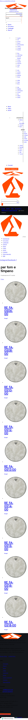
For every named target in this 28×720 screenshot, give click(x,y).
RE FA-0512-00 (8, 429)
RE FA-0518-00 (10, 624)
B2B (21, 15)
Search (7, 18)
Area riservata (19, 13)
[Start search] (6, 22)
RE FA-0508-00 (8, 350)
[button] (2, 279)
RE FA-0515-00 (8, 545)
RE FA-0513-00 (10, 468)
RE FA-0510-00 (8, 390)
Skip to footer (11, 1)
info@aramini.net (13, 10)
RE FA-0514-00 (8, 506)
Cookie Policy (11, 656)
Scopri (6, 318)
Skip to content (4, 1)
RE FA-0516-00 (8, 585)
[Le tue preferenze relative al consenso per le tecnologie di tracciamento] (7, 718)
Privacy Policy (3, 656)
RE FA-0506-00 (8, 310)
